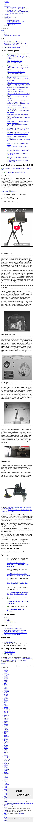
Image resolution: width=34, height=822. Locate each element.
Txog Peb (6, 18)
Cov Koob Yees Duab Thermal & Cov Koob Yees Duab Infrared (17, 593)
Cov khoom (7, 6)
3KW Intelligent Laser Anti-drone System (17, 134)
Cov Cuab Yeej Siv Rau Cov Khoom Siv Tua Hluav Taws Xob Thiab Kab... (18, 564)
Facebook (12, 652)
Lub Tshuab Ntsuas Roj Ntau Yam (15, 73)
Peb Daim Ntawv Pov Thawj (14, 23)
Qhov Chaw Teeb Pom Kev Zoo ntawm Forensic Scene (17, 584)
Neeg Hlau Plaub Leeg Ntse (14, 62)
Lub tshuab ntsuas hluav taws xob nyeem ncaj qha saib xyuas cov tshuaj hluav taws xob (18, 86)
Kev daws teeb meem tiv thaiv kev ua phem (18, 8)
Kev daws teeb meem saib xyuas (15, 13)
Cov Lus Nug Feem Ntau (10, 17)
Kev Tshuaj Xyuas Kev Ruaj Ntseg (16, 7)
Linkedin (12, 654)
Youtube (11, 653)
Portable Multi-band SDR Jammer (15, 91)
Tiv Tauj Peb (7, 25)
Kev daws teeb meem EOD (14, 10)
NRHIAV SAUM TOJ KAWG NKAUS (16, 660)
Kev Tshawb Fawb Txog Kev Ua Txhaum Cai (18, 11)
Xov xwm (6, 14)
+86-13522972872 (8, 641)
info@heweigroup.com (9, 642)
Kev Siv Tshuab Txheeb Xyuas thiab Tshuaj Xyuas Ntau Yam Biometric (18, 104)
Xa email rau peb (5, 191)
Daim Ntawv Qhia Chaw (14, 659)
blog (8, 16)
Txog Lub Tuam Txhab (13, 20)
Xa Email (3, 663)
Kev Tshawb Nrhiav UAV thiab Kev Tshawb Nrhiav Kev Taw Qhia (18, 574)
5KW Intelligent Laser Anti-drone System (17, 130)
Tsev (5, 4)
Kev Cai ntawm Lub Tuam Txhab (15, 21)
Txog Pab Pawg (11, 24)
